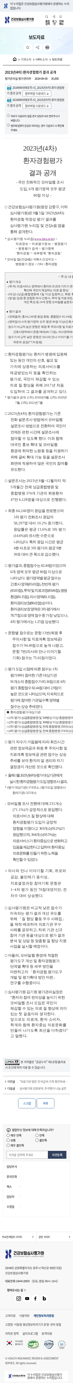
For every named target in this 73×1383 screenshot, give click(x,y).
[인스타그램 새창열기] (19, 1298)
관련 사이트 (44, 1237)
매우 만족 (16, 1135)
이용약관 (24, 1315)
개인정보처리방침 (43, 1315)
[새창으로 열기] (12, 1062)
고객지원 (10, 1315)
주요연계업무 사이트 (12, 1237)
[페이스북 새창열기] (35, 1298)
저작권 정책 (11, 1333)
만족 (41, 1135)
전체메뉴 (61, 22)
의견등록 (57, 1155)
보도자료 (57, 59)
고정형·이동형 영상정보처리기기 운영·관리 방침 (33, 1324)
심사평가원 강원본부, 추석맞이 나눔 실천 (42, 1088)
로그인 (54, 22)
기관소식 (26, 59)
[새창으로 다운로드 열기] (49, 1345)
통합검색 (47, 22)
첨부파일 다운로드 (35, 93)
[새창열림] (47, 47)
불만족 (43, 1140)
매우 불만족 (17, 1145)
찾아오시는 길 (15, 1290)
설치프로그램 (30, 1333)
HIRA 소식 (41, 59)
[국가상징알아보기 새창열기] (14, 1345)
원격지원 (47, 1333)
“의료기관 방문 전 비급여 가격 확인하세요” (43, 1081)
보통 (13, 1140)
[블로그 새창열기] (44, 1298)
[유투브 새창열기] (27, 1298)
